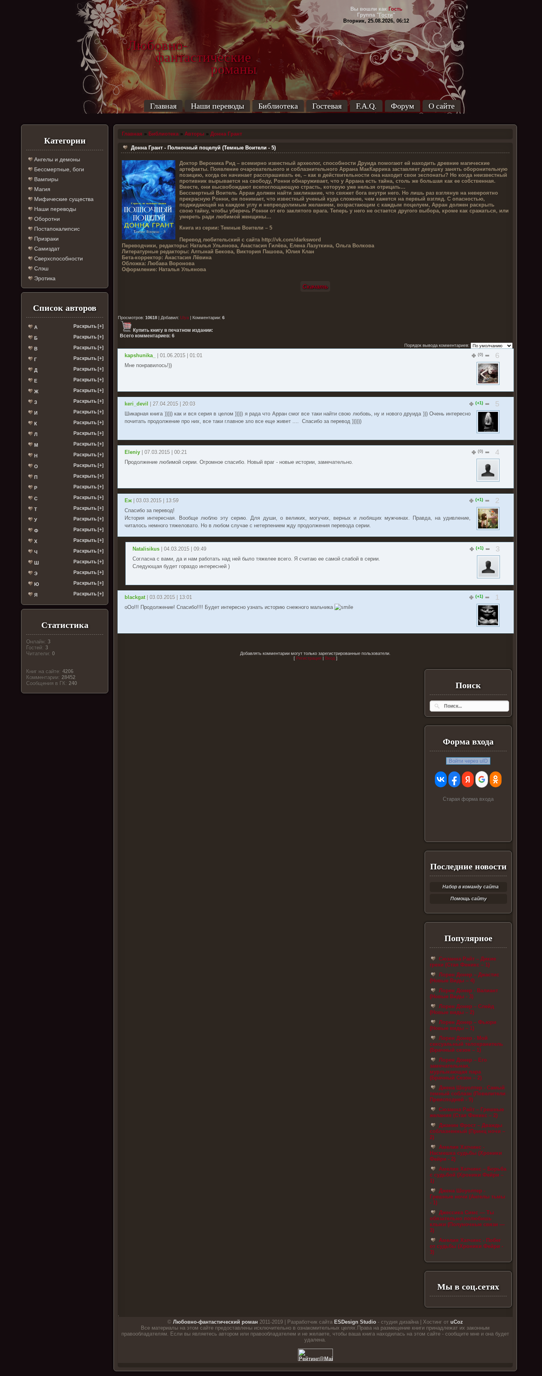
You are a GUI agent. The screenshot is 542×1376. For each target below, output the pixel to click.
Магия (41, 189)
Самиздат (46, 248)
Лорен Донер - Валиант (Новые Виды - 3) (464, 993)
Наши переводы (217, 105)
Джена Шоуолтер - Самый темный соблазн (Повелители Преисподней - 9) (467, 1093)
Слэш (40, 268)
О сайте (442, 105)
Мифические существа (63, 199)
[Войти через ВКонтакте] (441, 779)
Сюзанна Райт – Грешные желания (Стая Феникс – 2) (467, 1112)
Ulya (184, 317)
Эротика (44, 278)
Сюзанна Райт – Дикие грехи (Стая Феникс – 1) (463, 962)
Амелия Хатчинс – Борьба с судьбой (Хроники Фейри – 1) (468, 1175)
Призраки (46, 238)
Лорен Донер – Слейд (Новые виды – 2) (462, 1009)
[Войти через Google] (481, 779)
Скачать (315, 286)
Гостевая (327, 105)
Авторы (194, 134)
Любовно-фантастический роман (215, 1322)
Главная (163, 105)
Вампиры (45, 179)
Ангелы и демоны (56, 159)
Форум (402, 105)
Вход (330, 658)
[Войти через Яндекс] (468, 779)
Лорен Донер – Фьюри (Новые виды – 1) (463, 1025)
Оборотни (46, 219)
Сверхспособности (58, 258)
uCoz (456, 1322)
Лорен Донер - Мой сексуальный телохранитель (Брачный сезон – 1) (466, 1044)
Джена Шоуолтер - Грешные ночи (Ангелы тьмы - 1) (467, 1197)
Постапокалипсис (56, 229)
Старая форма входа (468, 799)
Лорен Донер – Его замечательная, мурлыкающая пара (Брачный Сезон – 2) (458, 1069)
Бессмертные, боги (58, 169)
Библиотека (278, 105)
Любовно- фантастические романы (192, 46)
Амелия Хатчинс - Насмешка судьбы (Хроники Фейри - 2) (466, 1153)
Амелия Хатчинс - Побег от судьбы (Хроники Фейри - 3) (466, 1246)
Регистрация (308, 658)
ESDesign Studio (355, 1322)
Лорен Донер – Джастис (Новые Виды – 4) (464, 978)
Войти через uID (468, 761)
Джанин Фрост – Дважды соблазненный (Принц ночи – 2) (467, 1131)
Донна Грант (226, 134)
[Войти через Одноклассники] (496, 779)
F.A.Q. (366, 105)
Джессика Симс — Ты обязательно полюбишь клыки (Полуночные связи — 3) (467, 1221)
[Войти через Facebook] (454, 779)
